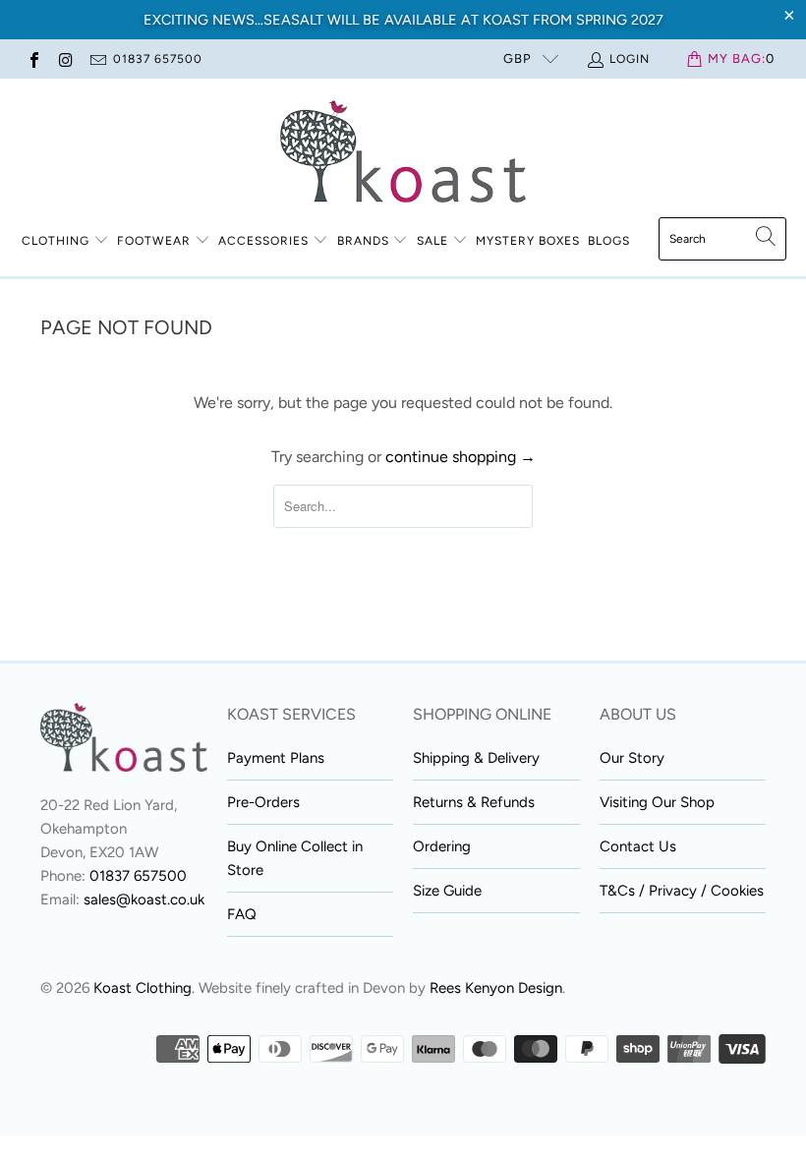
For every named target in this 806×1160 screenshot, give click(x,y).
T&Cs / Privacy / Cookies (682, 890)
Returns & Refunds (474, 802)
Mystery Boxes (528, 241)
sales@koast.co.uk (144, 899)
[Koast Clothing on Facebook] (33, 58)
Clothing (55, 241)
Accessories (263, 241)
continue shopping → (460, 456)
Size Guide (447, 890)
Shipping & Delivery (476, 758)
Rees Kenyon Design (496, 988)
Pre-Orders (263, 802)
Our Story (632, 758)
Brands (363, 241)
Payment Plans (275, 758)
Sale (434, 241)
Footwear (154, 241)
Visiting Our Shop (657, 802)
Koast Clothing (142, 988)
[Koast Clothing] (403, 152)
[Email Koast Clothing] (97, 58)
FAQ (242, 914)
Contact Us (638, 846)
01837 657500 (157, 59)
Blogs (609, 241)
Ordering (442, 846)
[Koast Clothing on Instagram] (65, 58)
